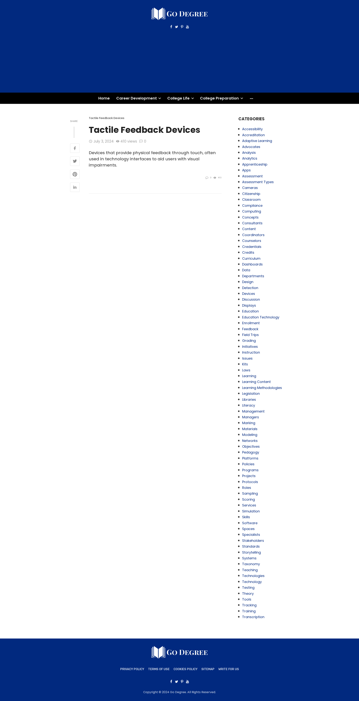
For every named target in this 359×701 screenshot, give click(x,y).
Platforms (250, 458)
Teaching (250, 570)
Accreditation (253, 135)
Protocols (250, 481)
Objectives (251, 446)
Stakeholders (253, 540)
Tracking (249, 605)
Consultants (252, 223)
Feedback (250, 329)
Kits (245, 364)
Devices (248, 293)
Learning (249, 376)
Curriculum (251, 258)
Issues (247, 358)
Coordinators (253, 235)
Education (250, 311)
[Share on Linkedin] (75, 187)
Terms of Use (159, 669)
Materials (249, 429)
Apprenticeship (254, 164)
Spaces (248, 528)
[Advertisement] (179, 57)
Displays (249, 305)
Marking (248, 423)
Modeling (249, 434)
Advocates (251, 146)
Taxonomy (251, 564)
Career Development (136, 98)
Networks (250, 440)
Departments (253, 276)
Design (247, 282)
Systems (249, 558)
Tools (246, 599)
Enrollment (251, 323)
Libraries (249, 399)
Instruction (251, 352)
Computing (251, 211)
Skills (246, 517)
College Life (178, 98)
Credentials (251, 246)
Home (104, 98)
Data (246, 270)
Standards (251, 546)
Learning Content (256, 381)
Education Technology (260, 317)
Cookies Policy (185, 669)
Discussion (251, 299)
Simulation (251, 511)
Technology (252, 581)
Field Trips (250, 334)
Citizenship (251, 193)
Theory (248, 593)
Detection (250, 287)
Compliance (252, 205)
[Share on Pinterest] (75, 174)
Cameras (250, 187)
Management (253, 411)
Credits (248, 252)
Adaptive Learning (257, 140)
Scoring (248, 499)
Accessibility (252, 129)
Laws (246, 370)
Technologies (253, 575)
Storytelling (251, 552)
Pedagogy (250, 452)
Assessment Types (258, 182)
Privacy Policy (132, 669)
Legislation (251, 393)
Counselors (251, 240)
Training (249, 611)
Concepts (250, 217)
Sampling (250, 493)
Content (249, 229)
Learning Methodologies (262, 387)
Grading (249, 340)
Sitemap (207, 669)
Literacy (248, 405)
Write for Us (228, 669)
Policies (248, 464)
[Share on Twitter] (75, 161)
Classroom (251, 199)
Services (249, 505)
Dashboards (252, 264)
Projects (249, 476)
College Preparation (219, 98)
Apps (246, 170)
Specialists (251, 534)
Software (249, 523)
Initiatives (250, 346)
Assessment (252, 176)
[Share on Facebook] (75, 148)
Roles (246, 487)
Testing (248, 587)
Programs (250, 470)
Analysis (249, 152)
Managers (250, 417)
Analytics (249, 158)
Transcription (253, 617)
